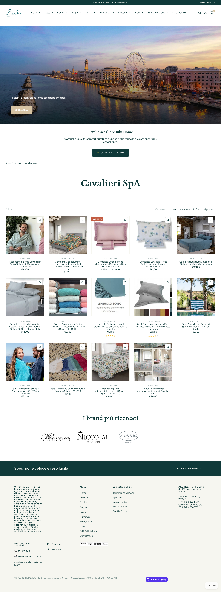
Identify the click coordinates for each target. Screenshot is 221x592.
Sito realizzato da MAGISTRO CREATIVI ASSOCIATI (94, 578)
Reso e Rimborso (121, 502)
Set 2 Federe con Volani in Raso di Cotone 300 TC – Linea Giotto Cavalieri (153, 326)
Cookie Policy (120, 511)
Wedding (123, 12)
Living (89, 12)
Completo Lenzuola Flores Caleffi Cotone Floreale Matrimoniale (153, 264)
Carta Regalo (179, 12)
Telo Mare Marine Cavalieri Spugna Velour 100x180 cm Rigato (196, 326)
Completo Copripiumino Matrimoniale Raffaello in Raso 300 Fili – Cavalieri (110, 264)
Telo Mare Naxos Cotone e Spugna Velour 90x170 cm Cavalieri (25, 391)
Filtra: (9, 209)
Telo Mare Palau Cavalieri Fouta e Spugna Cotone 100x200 (68, 389)
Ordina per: (161, 209)
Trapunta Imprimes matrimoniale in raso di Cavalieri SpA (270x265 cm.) (110, 391)
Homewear (105, 12)
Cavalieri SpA (31, 163)
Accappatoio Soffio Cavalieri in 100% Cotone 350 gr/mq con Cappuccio (25, 264)
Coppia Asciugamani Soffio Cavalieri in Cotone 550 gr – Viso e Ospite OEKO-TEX (68, 326)
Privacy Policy (120, 506)
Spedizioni (118, 497)
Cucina (61, 12)
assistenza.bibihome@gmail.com (28, 563)
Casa (8, 163)
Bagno (75, 12)
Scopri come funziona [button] (190, 468)
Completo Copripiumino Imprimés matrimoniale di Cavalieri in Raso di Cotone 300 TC (68, 265)
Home (34, 12)
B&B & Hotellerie (156, 12)
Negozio (17, 163)
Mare (137, 12)
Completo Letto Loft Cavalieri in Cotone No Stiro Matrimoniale (196, 263)
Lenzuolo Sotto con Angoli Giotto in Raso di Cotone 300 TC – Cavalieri (110, 326)
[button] (21, 110)
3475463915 (24, 550)
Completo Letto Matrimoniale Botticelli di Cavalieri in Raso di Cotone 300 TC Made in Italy (25, 326)
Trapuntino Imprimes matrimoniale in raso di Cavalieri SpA (153, 391)
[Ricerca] (200, 12)
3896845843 (24, 556)
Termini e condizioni (123, 492)
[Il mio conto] (206, 12)
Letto (47, 12)
